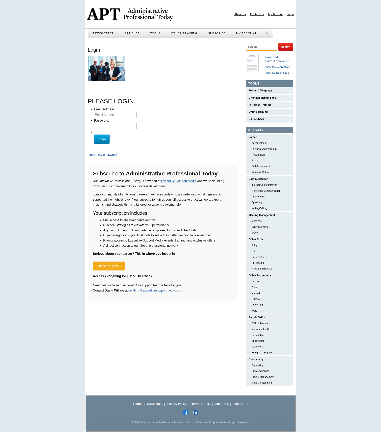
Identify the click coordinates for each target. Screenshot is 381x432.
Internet (256, 293)
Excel (255, 287)
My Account (275, 14)
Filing (255, 245)
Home (137, 404)
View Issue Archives (277, 66)
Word (254, 310)
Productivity (256, 359)
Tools (155, 33)
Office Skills (256, 239)
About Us (240, 14)
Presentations (259, 257)
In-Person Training (260, 104)
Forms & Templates (260, 90)
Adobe (255, 281)
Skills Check (256, 118)
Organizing (258, 365)
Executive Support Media (178, 181)
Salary (255, 160)
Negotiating (258, 335)
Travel (255, 232)
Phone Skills (258, 196)
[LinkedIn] (195, 412)
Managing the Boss (262, 329)
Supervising (258, 341)
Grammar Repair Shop (262, 97)
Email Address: (104, 109)
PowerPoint (258, 304)
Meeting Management (262, 215)
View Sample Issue (277, 72)
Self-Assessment (261, 166)
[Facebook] (185, 412)
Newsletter (103, 33)
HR (253, 251)
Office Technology (260, 275)
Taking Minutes (260, 226)
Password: (101, 120)
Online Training (258, 111)
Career (253, 137)
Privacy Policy (176, 404)
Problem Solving (260, 371)
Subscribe (217, 33)
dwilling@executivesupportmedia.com (155, 290)
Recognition (258, 154)
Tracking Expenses (262, 268)
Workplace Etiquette (262, 352)
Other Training (184, 33)
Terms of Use (201, 404)
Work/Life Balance (261, 172)
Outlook (256, 299)
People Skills (257, 317)
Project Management (263, 377)
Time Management (262, 382)
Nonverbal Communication (266, 191)
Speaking (257, 202)
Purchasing (258, 263)
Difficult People (260, 323)
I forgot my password (102, 154)
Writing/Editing (259, 208)
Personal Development (264, 148)
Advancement (259, 143)
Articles (132, 33)
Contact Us (257, 14)
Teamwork (257, 346)
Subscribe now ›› (109, 266)
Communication (258, 178)
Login (290, 14)
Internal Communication (264, 185)
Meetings (257, 221)
